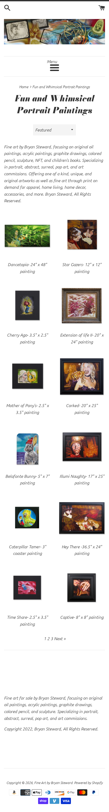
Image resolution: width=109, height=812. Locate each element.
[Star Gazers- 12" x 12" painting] (81, 235)
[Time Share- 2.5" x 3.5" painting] (27, 588)
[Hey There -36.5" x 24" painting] (81, 517)
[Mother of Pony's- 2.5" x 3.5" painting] (27, 376)
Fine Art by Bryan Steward (53, 782)
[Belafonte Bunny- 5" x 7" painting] (27, 447)
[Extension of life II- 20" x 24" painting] (81, 305)
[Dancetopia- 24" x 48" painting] (27, 235)
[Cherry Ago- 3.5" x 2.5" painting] (27, 305)
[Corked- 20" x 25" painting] (81, 376)
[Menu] (54, 67)
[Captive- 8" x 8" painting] (81, 588)
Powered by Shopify (88, 782)
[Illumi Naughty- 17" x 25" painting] (81, 447)
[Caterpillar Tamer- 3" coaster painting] (27, 517)
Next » (60, 638)
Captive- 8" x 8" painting (81, 617)
